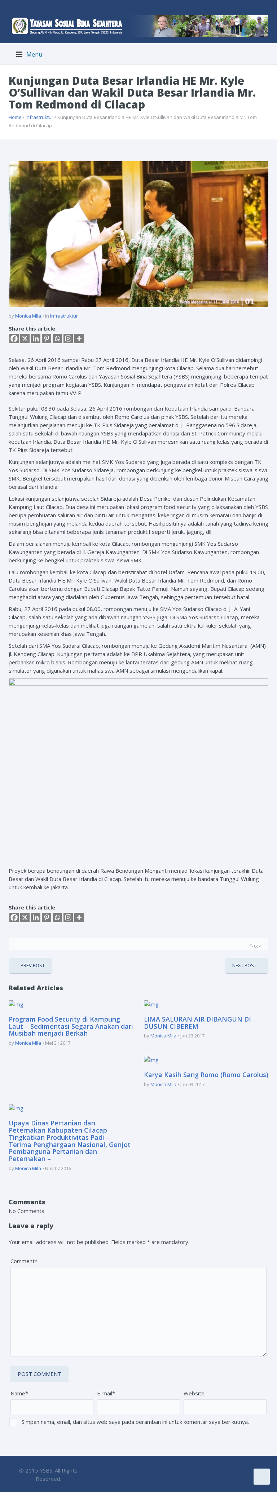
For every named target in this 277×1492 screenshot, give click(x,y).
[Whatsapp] (57, 338)
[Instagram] (68, 338)
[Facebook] (14, 338)
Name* (19, 1393)
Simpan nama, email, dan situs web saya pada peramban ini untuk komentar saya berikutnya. (135, 1421)
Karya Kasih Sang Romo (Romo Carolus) (206, 1074)
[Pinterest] (46, 338)
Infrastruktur (39, 117)
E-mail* (106, 1393)
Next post (244, 965)
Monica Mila (28, 316)
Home (15, 117)
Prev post (33, 965)
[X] (25, 338)
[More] (79, 338)
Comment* (24, 1261)
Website (194, 1393)
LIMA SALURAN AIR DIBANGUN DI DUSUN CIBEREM (197, 1023)
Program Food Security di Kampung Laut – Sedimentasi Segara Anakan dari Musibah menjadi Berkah (71, 1026)
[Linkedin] (35, 338)
